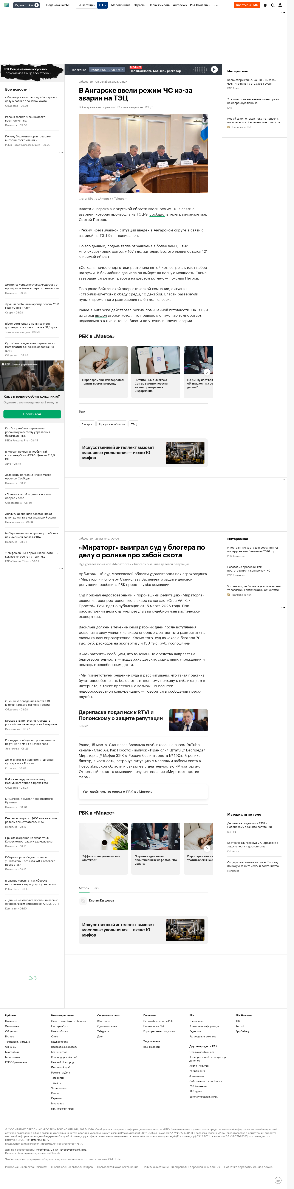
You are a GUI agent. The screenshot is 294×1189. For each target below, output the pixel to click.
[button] (265, 5)
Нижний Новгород (62, 1062)
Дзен (100, 1036)
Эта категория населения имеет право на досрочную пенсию (253, 100)
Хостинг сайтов (199, 1065)
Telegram (103, 1031)
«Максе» (144, 791)
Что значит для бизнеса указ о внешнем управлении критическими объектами (254, 587)
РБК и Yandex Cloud (17, 561)
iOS (237, 1021)
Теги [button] (82, 411)
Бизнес (83, 725)
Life (229, 107)
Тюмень (56, 1082)
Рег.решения (197, 1070)
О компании (196, 1021)
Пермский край (60, 1067)
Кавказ (55, 1093)
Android (240, 1026)
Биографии (12, 1052)
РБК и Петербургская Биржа (22, 144)
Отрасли (10, 768)
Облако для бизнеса (201, 1052)
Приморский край (62, 1108)
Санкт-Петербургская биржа (68, 1149)
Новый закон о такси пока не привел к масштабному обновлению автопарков (253, 120)
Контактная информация (204, 1026)
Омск (54, 1036)
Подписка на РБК (153, 1026)
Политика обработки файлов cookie (248, 1166)
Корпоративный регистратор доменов (207, 1058)
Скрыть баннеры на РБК (158, 1021)
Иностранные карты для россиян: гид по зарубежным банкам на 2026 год (252, 549)
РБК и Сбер (12, 888)
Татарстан (57, 1077)
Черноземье (59, 1088)
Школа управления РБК (203, 1096)
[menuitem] (58, 5)
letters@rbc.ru (40, 1139)
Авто (8, 463)
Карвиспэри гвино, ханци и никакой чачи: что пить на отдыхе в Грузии (251, 81)
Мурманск (57, 1103)
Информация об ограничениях (26, 1166)
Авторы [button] (84, 888)
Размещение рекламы (202, 1036)
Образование (13, 502)
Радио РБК (22, 5)
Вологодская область (64, 1046)
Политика (11, 125)
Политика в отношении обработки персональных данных (181, 1166)
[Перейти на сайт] (32, 73)
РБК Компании (235, 555)
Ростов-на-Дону (60, 1072)
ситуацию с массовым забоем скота (166, 760)
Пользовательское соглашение (117, 1166)
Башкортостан (60, 1041)
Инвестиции (12, 729)
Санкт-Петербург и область (68, 1021)
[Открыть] (32, 5)
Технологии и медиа (17, 332)
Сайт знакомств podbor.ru (205, 1081)
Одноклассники (107, 1026)
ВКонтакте (103, 1021)
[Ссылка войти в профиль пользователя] (280, 4)
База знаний (12, 1057)
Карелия (56, 1098)
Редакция (195, 1031)
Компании (11, 908)
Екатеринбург (59, 1026)
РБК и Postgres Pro (16, 440)
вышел (101, 315)
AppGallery (242, 1031)
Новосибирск (59, 1031)
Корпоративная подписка (159, 1031)
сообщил (157, 213)
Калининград (59, 1052)
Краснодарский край (64, 1057)
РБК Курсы (195, 1091)
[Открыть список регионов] (265, 5)
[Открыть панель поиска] (272, 5)
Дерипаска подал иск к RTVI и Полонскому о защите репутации (121, 715)
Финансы (10, 1046)
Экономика (12, 748)
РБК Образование (16, 1062)
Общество (11, 105)
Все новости (16, 89)
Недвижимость (14, 522)
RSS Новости (151, 1046)
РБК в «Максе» (97, 336)
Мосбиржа (42, 1149)
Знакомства (196, 1076)
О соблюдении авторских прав (72, 1166)
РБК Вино (232, 88)
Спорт (9, 312)
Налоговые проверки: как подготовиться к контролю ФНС (248, 568)
